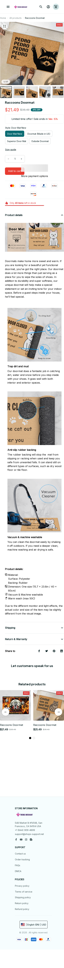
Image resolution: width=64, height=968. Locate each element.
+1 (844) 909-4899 (25, 830)
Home (3, 18)
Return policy (21, 903)
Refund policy (22, 909)
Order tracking (22, 859)
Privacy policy (22, 886)
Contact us (20, 853)
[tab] (30, 738)
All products (15, 18)
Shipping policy (23, 897)
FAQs (17, 865)
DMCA (18, 871)
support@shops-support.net (29, 834)
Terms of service (23, 891)
